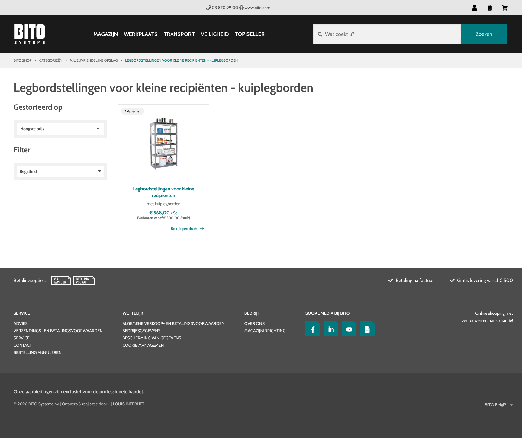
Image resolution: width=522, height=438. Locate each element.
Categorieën (50, 60)
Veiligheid (215, 34)
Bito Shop (23, 60)
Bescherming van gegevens (151, 338)
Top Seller (250, 34)
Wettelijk (132, 313)
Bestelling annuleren (38, 352)
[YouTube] (348, 328)
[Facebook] (311, 328)
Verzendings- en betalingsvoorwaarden (58, 330)
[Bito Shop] (29, 34)
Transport (179, 34)
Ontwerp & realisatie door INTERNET (103, 404)
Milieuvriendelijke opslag (94, 60)
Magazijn (105, 34)
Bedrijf (252, 313)
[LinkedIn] (330, 328)
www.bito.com (257, 7)
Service (22, 313)
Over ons (254, 323)
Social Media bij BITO (327, 313)
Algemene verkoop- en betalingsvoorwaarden (173, 323)
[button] (505, 7)
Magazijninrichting (265, 330)
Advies (21, 323)
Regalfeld (28, 171)
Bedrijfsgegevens (141, 330)
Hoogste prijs (32, 128)
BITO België (495, 404)
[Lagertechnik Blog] (366, 328)
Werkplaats (141, 34)
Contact (23, 345)
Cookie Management (144, 345)
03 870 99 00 (225, 7)
